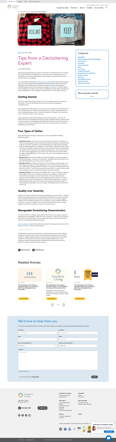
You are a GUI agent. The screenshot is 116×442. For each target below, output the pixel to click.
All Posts (23, 11)
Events (98, 5)
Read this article (23, 298)
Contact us (42, 408)
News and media (99, 7)
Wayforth (53, 87)
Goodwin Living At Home (43, 81)
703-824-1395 (26, 408)
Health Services (62, 397)
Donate (102, 5)
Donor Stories (82, 61)
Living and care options (63, 7)
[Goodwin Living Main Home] (14, 6)
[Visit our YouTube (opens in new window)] (29, 416)
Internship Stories (83, 65)
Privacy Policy (35, 376)
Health (25, 1)
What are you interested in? (66, 343)
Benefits (61, 404)
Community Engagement (65, 416)
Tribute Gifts (81, 397)
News (79, 67)
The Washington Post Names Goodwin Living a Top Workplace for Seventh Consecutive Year (57, 286)
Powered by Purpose (84, 71)
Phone (60, 336)
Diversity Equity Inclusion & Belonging (89, 59)
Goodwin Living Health (64, 423)
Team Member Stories (84, 79)
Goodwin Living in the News (84, 404)
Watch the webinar (23, 224)
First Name (21, 330)
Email (19, 336)
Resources (28, 11)
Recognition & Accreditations (86, 73)
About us (82, 7)
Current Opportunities (64, 402)
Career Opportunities (90, 5)
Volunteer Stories (83, 81)
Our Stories (81, 69)
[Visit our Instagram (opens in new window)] (26, 416)
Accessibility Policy (30, 439)
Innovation (81, 63)
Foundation (19, 1)
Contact (106, 5)
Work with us (74, 7)
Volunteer (61, 408)
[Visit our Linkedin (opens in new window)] (19, 416)
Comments (20, 349)
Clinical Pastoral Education (65, 410)
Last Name (62, 330)
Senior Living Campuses (34, 1)
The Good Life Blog (83, 402)
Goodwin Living (11, 1)
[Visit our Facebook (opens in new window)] (22, 416)
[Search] (106, 7)
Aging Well (81, 57)
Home (19, 11)
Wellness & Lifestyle (84, 83)
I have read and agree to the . (29, 376)
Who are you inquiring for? (25, 343)
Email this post (39, 250)
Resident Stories (83, 75)
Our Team (61, 417)
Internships (61, 407)
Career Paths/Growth (64, 405)
